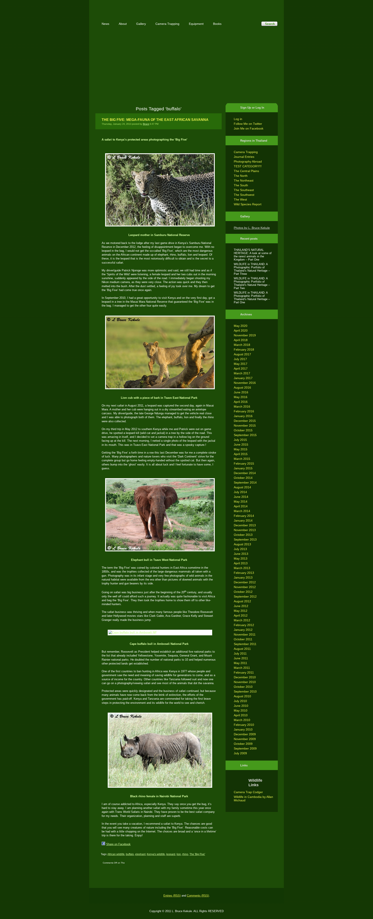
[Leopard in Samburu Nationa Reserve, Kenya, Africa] (159, 189)
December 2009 (245, 734)
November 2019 (245, 335)
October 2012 (243, 591)
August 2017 (242, 354)
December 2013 (245, 525)
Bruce (146, 124)
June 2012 (241, 606)
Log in (238, 119)
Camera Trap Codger (248, 792)
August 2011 (242, 648)
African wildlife (116, 854)
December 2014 (245, 473)
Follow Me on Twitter (248, 123)
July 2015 (240, 439)
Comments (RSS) (198, 895)
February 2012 (244, 625)
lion (179, 854)
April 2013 (241, 563)
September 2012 (245, 596)
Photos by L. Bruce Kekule (252, 227)
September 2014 (245, 482)
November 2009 (245, 739)
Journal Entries (244, 156)
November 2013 (245, 530)
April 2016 (241, 401)
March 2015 (242, 458)
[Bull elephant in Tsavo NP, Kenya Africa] (159, 514)
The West (240, 199)
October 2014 (243, 477)
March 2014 (242, 511)
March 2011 (242, 667)
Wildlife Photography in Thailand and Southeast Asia (142, 7)
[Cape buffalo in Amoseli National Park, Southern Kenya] (159, 632)
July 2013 (240, 549)
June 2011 (241, 658)
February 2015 (244, 463)
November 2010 (245, 682)
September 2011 (245, 644)
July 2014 (240, 492)
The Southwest (244, 194)
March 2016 (242, 406)
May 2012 (240, 610)
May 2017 (240, 363)
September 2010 (245, 691)
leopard (170, 854)
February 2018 (244, 349)
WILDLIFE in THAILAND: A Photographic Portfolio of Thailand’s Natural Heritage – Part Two (252, 283)
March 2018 (242, 344)
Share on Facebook (118, 844)
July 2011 (240, 653)
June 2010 (241, 705)
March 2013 (242, 568)
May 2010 (240, 710)
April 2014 (241, 506)
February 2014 (244, 515)
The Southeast (244, 190)
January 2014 (243, 520)
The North (241, 175)
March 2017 (242, 373)
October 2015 (243, 430)
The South (241, 185)
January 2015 (243, 468)
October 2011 (243, 639)
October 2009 (243, 743)
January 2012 (243, 629)
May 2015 (240, 449)
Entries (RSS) (172, 895)
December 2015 (245, 420)
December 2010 (245, 677)
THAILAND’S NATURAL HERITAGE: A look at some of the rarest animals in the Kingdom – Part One (253, 254)
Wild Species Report (247, 204)
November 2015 (245, 425)
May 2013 (240, 558)
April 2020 (241, 330)
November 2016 (245, 382)
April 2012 (241, 615)
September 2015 (245, 435)
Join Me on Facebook (248, 128)
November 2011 (245, 634)
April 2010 (241, 715)
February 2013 (244, 572)
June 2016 (241, 392)
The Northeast (243, 180)
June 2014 (241, 496)
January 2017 (243, 378)
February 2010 (244, 724)
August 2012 (242, 601)
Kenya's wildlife (156, 854)
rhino (185, 854)
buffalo (130, 854)
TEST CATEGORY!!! (248, 166)
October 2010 (243, 686)
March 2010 (242, 720)
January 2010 (243, 729)
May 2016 (240, 397)
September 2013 (245, 539)
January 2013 (243, 577)
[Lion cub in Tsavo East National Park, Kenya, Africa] (159, 352)
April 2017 (241, 368)
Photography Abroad (248, 161)
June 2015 (241, 444)
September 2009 (245, 748)
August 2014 (242, 487)
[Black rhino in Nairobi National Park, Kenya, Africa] (159, 750)
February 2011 (244, 672)
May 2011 (240, 663)
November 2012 (245, 587)
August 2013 (242, 544)
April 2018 (241, 340)
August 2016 (242, 387)
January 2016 (243, 416)
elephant (140, 854)
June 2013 (241, 553)
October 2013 (243, 534)
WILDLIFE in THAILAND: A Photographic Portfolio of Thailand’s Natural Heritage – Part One (252, 297)
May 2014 (240, 501)
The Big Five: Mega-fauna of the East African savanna (155, 120)
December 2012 (245, 582)
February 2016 (244, 411)
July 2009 (240, 753)
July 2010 (240, 701)
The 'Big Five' (197, 854)
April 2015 (241, 454)
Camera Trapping (246, 152)
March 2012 (242, 620)
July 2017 (240, 359)
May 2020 (240, 325)
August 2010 (242, 696)
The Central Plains (246, 171)
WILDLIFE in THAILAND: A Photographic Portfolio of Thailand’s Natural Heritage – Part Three (252, 269)
